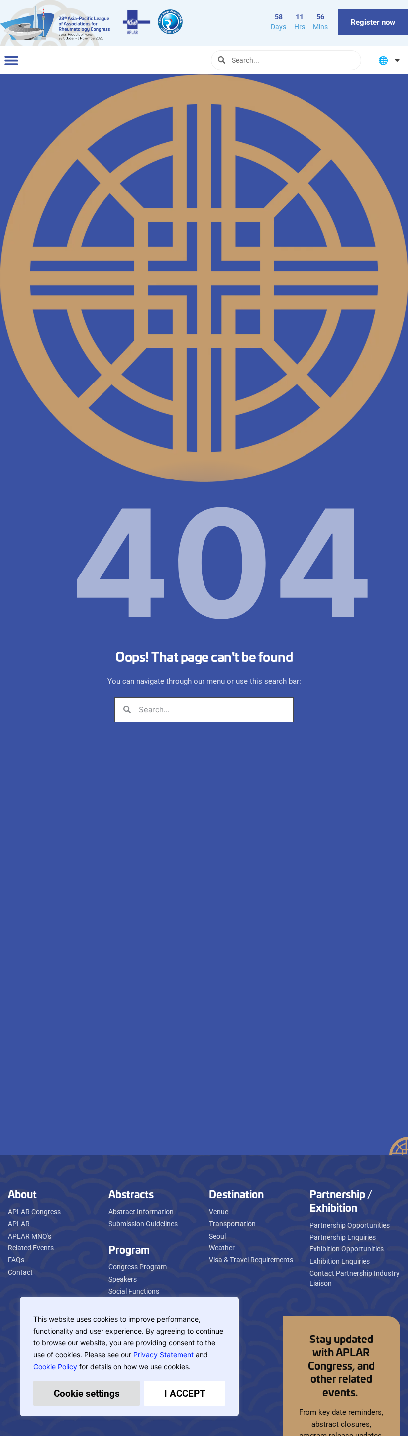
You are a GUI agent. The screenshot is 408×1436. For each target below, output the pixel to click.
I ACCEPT (184, 1393)
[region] (129, 1356)
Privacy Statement (163, 1354)
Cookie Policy (55, 1366)
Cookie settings (87, 1393)
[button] (11, 60)
